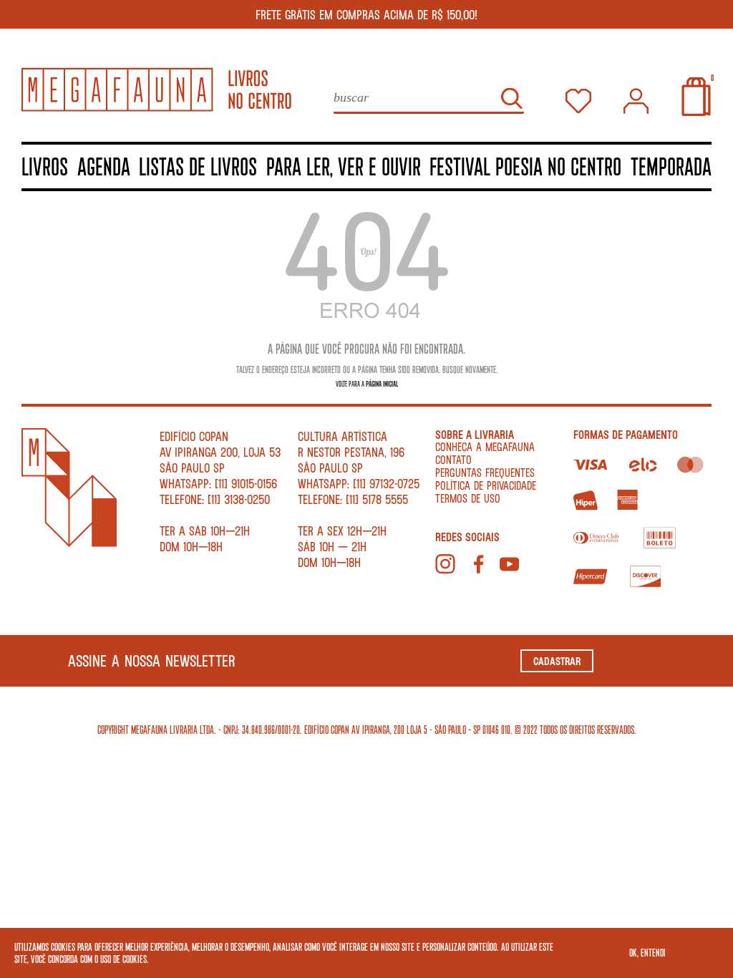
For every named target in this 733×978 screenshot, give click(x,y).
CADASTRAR (557, 660)
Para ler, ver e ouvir (343, 165)
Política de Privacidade (485, 485)
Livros (44, 165)
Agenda (103, 165)
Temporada (671, 165)
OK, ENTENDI (647, 952)
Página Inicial (382, 383)
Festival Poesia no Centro (525, 165)
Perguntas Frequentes (485, 472)
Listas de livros (198, 165)
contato (453, 459)
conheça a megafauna (485, 446)
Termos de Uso (467, 498)
